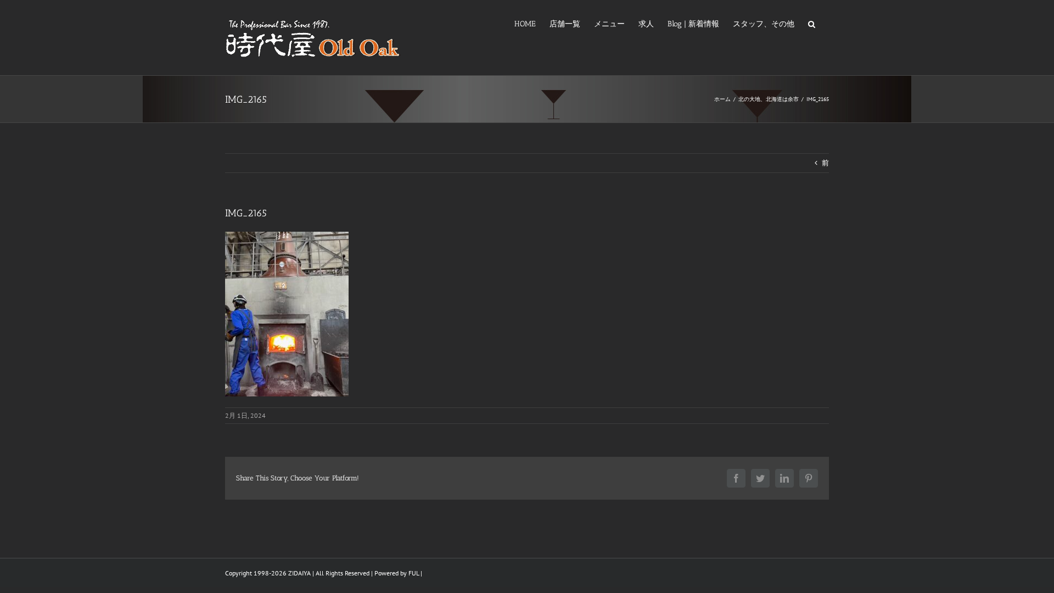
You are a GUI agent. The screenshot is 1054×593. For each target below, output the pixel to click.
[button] (811, 23)
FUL (413, 573)
